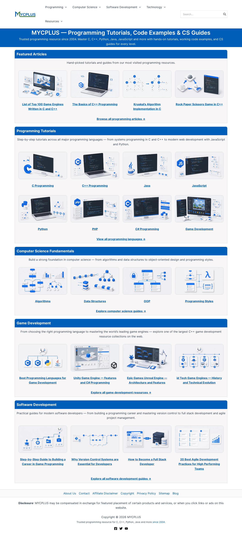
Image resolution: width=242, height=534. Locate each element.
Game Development (199, 229)
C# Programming (147, 229)
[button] (65, 7)
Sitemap (164, 493)
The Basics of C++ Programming (94, 104)
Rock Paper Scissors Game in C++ (199, 104)
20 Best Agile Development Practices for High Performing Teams (199, 464)
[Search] (225, 14)
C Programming (43, 185)
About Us (69, 493)
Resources (52, 21)
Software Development (121, 7)
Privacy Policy (146, 493)
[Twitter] (121, 528)
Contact (84, 493)
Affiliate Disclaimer (105, 493)
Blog (176, 493)
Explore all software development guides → (121, 478)
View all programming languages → (121, 239)
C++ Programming (95, 185)
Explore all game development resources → (121, 392)
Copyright (127, 493)
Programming (54, 7)
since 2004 (159, 522)
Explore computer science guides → (121, 311)
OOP (147, 301)
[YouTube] (126, 528)
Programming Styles (199, 301)
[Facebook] (115, 528)
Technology (154, 7)
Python (43, 229)
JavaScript (199, 185)
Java (147, 185)
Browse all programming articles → (121, 119)
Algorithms (42, 301)
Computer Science (84, 7)
